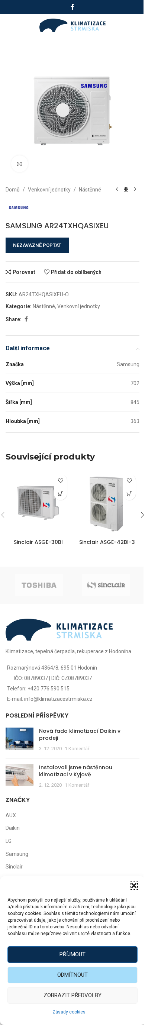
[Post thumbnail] (19, 740)
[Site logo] (72, 25)
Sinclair (14, 867)
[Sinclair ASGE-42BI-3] (106, 502)
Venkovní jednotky (49, 190)
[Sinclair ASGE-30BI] (38, 502)
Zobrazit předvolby (73, 995)
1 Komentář (77, 748)
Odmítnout (72, 974)
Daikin (13, 828)
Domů (13, 190)
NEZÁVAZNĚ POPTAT (37, 245)
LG (9, 841)
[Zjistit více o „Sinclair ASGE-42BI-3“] (129, 493)
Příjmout (72, 954)
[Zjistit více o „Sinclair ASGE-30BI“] (60, 493)
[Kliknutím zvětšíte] (19, 163)
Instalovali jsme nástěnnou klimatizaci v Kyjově (75, 771)
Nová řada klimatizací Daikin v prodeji (79, 734)
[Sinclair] (105, 585)
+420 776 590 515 (49, 689)
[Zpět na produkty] (126, 189)
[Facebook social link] (72, 7)
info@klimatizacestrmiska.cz (58, 699)
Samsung (17, 854)
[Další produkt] (134, 189)
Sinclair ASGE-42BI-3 (107, 542)
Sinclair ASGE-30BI (38, 542)
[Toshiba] (39, 585)
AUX (11, 815)
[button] (134, 885)
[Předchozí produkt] (117, 189)
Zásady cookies (69, 1012)
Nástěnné (90, 190)
